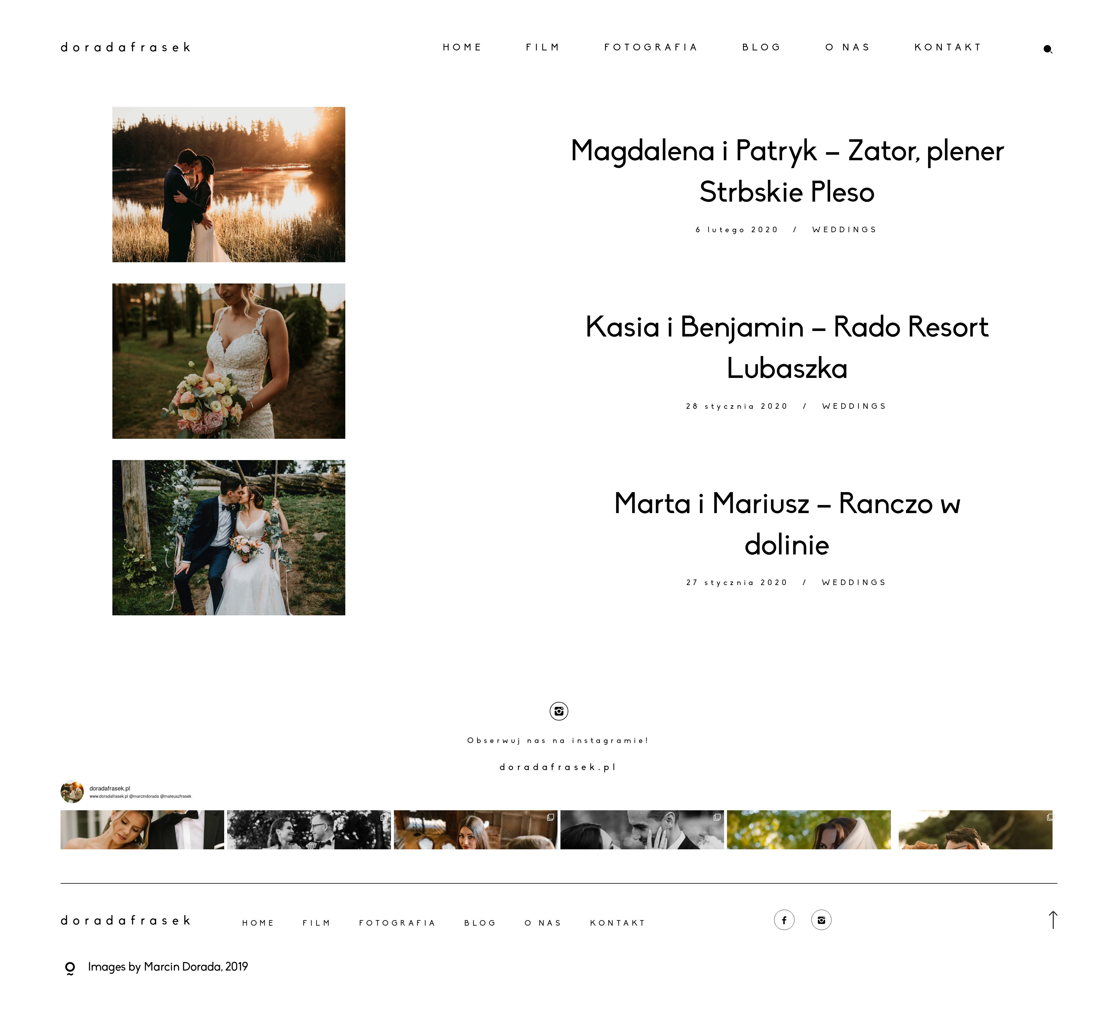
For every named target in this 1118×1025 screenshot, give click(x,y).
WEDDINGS (845, 230)
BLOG (762, 48)
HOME (463, 48)
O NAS (848, 48)
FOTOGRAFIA (652, 48)
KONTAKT (949, 48)
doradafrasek (112, 48)
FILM (544, 48)
